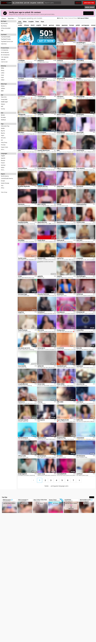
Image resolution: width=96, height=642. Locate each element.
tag (13, 3)
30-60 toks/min (5, 52)
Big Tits (3, 131)
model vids (40, 3)
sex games (33, 3)
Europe (3, 181)
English (3, 156)
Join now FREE (89, 3)
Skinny (2, 86)
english (38, 25)
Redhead (3, 120)
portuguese (85, 25)
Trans (37, 21)
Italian (2, 167)
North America (5, 176)
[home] (6, 2)
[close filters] (15, 18)
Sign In (78, 3)
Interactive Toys (5, 126)
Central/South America (7, 178)
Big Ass (3, 133)
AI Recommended (5, 28)
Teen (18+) (4, 97)
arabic (20, 25)
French (3, 163)
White (2, 68)
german (51, 25)
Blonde (3, 115)
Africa (2, 188)
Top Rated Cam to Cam (7, 41)
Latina (2, 73)
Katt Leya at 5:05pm (83, 18)
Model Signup (89, 7)
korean (71, 25)
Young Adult (4, 99)
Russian (3, 160)
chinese (26, 25)
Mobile (3, 128)
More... (3, 149)
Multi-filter (11, 18)
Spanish (3, 158)
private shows (19, 3)
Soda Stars (4, 44)
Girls (19, 21)
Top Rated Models (5, 37)
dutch (32, 25)
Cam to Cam (4, 62)
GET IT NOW (46, 40)
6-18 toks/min (4, 50)
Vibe (2, 30)
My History (4, 26)
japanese (65, 25)
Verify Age (88, 13)
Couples (31, 21)
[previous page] (33, 480)
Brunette (3, 117)
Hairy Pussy (4, 142)
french (45, 25)
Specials (3, 59)
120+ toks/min (4, 57)
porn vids (26, 3)
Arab (2, 77)
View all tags (4, 192)
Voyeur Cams (4, 147)
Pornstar (3, 145)
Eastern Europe (5, 183)
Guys (42, 21)
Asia (2, 185)
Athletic (3, 88)
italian (58, 25)
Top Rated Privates (6, 39)
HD (2, 140)
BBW (2, 91)
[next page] (78, 480)
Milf (2, 106)
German (3, 165)
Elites (25, 21)
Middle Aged (4, 102)
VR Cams (3, 138)
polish (78, 25)
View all (92, 497)
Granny (3, 109)
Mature (3, 104)
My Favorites (4, 23)
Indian (2, 80)
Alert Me (61, 18)
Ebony (2, 70)
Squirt (2, 135)
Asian (2, 75)
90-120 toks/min (5, 55)
